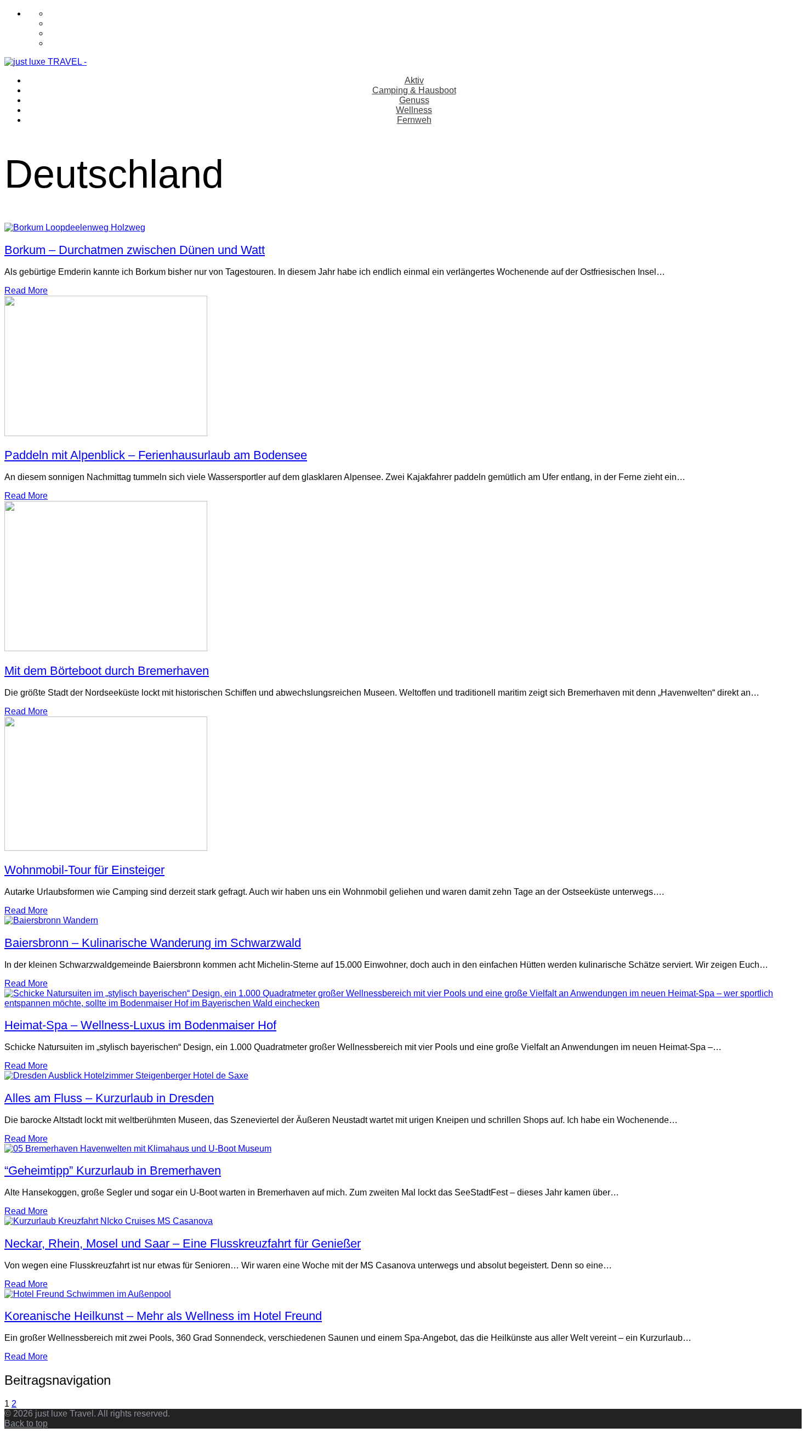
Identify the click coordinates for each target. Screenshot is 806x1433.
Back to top (26, 1423)
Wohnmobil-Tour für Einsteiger (84, 870)
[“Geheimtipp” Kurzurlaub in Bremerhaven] (137, 1148)
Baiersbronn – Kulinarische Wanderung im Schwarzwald (152, 943)
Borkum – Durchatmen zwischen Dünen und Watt (134, 250)
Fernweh (414, 120)
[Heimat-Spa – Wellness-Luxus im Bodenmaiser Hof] (403, 1003)
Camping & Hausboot (414, 90)
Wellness (414, 110)
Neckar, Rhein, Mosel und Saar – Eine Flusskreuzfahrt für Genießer (182, 1243)
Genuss (414, 100)
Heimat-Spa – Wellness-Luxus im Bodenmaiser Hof (140, 1025)
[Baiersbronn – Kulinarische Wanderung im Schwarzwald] (51, 920)
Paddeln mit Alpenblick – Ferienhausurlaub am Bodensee (155, 455)
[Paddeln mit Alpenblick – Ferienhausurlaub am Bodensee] (105, 433)
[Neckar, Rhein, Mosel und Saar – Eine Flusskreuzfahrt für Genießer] (108, 1221)
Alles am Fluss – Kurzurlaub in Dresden (109, 1098)
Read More (26, 290)
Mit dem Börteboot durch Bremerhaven (106, 671)
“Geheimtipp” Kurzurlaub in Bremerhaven (112, 1170)
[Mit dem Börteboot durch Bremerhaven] (105, 648)
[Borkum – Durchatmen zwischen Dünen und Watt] (74, 227)
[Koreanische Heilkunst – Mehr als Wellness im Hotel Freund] (87, 1294)
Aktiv (414, 80)
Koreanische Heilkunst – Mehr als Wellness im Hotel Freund (163, 1316)
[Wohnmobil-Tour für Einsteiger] (105, 848)
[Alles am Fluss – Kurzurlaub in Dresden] (126, 1075)
